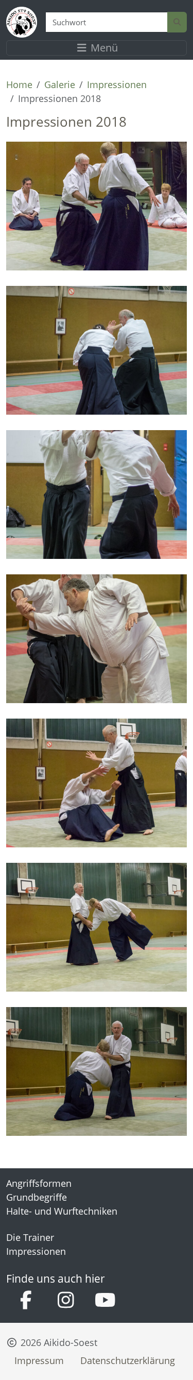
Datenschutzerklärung (127, 1360)
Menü (103, 48)
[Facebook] (26, 1301)
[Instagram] (65, 1301)
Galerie (59, 84)
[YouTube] (105, 1301)
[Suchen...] (177, 22)
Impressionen (117, 84)
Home (19, 84)
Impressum (39, 1360)
